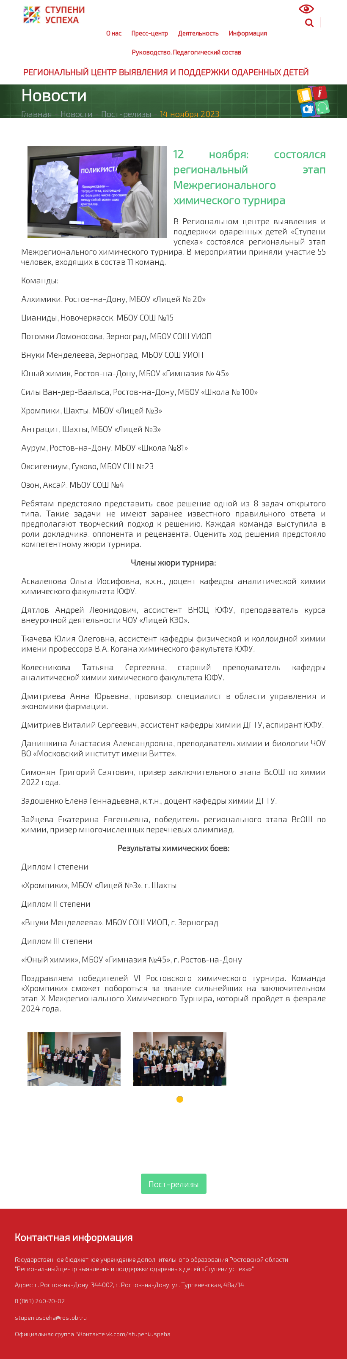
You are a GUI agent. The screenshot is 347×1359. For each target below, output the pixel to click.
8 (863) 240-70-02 (40, 1301)
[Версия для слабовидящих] (311, 9)
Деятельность (198, 33)
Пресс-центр (150, 33)
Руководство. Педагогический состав (186, 52)
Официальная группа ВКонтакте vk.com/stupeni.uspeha (93, 1333)
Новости (77, 114)
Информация (248, 33)
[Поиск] (309, 22)
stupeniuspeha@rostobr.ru (51, 1317)
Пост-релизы (126, 114)
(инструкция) (260, 10)
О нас (113, 33)
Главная (36, 114)
